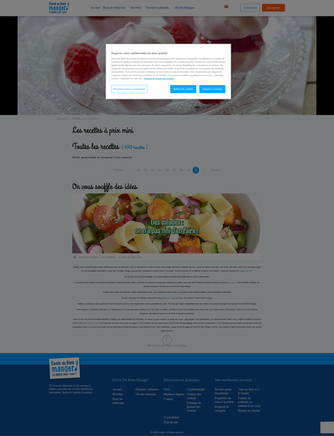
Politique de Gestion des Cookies (159, 78)
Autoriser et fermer (212, 89)
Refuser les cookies (183, 89)
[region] (168, 71)
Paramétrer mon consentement (129, 89)
